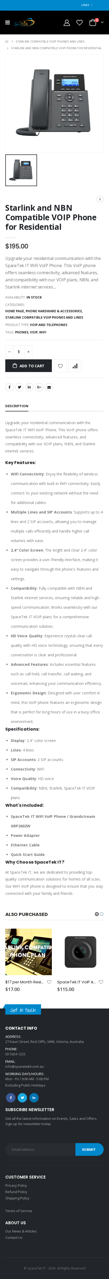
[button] (96, 914)
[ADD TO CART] (43, 937)
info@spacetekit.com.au (24, 1066)
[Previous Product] (100, 199)
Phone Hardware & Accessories (54, 311)
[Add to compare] (75, 365)
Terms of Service (18, 1210)
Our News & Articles (21, 1231)
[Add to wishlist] (60, 365)
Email (49, 387)
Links (85, 5)
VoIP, (34, 332)
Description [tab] (16, 406)
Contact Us (13, 1237)
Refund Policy (16, 1191)
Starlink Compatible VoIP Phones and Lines (50, 41)
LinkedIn (29, 387)
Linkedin (34, 1098)
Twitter (19, 387)
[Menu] (7, 22)
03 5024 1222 (15, 1054)
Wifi (42, 332)
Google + (39, 387)
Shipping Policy (17, 1198)
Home (7, 41)
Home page (14, 311)
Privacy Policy (16, 1185)
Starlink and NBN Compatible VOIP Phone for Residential (51, 217)
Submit (89, 1149)
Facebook (9, 387)
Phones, (22, 332)
